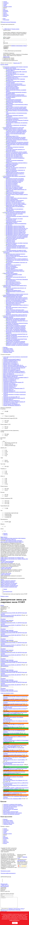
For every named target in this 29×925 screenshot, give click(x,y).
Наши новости (4, 537)
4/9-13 (7, 502)
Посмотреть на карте (5, 870)
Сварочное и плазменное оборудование (12, 804)
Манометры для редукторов (13, 185)
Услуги (4, 12)
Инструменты (6, 810)
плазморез (8, 517)
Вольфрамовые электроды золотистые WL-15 (17, 228)
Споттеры (8, 98)
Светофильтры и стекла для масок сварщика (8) (14, 401)
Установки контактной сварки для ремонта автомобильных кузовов (16, 85)
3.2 (6, 454)
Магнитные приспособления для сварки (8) (13, 375)
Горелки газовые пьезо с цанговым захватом (16, 198)
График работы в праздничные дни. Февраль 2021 (12, 557)
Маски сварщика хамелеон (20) (10, 376)
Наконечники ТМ (10, 166)
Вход (4, 18)
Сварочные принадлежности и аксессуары (13, 805)
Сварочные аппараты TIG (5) (10, 385)
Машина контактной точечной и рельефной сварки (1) (15, 377)
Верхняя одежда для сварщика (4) (11, 364)
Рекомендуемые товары (8, 351)
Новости (5, 13)
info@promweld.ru (21, 860)
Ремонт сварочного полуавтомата (8, 584)
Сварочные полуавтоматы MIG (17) (11, 396)
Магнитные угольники (11, 442)
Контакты (5, 10)
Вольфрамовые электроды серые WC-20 (15, 230)
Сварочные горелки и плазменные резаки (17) (13, 388)
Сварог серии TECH (5, 574)
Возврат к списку (5, 596)
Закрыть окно (6, 56)
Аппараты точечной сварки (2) (10, 361)
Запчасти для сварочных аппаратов (11, 814)
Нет (7, 420)
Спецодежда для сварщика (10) (10, 403)
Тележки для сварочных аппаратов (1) (12, 405)
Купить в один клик (15, 909)
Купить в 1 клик (4, 620)
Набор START (9, 444)
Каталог (5, 16)
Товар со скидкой (9, 416)
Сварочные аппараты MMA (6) (10, 384)
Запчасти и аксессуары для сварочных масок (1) (14, 372)
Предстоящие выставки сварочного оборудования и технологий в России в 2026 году (12, 541)
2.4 (6, 451)
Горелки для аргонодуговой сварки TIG (16, 132)
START (8, 521)
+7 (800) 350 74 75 (5, 885)
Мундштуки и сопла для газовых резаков (16, 204)
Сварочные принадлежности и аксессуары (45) (14, 398)
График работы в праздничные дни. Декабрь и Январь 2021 (14, 558)
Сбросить (5, 534)
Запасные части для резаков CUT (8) (11, 368)
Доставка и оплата (7, 6)
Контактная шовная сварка (12, 88)
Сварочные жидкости (11, 239)
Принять (15, 922)
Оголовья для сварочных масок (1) (11, 378)
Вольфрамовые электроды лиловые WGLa (16, 232)
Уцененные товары (7, 352)
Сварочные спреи (10, 241)
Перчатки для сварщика (12, 267)
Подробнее (3, 619)
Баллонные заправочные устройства (14, 181)
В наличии (15, 631)
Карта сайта (6, 15)
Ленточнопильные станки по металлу (15, 302)
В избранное (3, 621)
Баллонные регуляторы (12, 183)
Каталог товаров (4, 64)
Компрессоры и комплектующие (10, 811)
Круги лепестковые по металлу (13, 283)
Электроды (8, 515)
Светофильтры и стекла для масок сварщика (17, 258)
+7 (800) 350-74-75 (7, 28)
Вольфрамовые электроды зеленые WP (15, 227)
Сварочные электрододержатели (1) (11, 400)
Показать (5, 533)
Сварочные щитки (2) (8, 399)
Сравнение (10, 620)
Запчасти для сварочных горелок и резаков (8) (13, 371)
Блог (4, 9)
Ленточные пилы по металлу (13, 303)
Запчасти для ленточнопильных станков (15, 300)
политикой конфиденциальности (18, 919)
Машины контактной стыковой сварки (15, 94)
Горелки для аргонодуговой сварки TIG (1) (13, 365)
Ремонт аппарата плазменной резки (9, 586)
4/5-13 (7, 503)
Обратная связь (4, 884)
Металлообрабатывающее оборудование (12, 812)
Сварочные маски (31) (8, 389)
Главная (5, 1)
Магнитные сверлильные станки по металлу (16, 314)
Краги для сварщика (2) (8, 373)
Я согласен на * (13, 908)
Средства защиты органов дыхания (14, 269)
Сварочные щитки (10, 257)
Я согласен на (16, 45)
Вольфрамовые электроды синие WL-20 (15, 233)
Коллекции (5, 11)
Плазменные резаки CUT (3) (9, 381)
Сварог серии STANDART (7, 562)
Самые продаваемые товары (7, 693)
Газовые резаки (10, 196)
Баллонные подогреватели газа (13, 182)
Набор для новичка (10, 445)
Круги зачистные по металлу (13, 281)
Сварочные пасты (10, 240)
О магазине (5, 2)
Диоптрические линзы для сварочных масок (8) (14, 367)
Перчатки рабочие (10, 268)
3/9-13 (7, 500)
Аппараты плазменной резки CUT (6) (12, 360)
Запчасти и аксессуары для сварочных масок (16, 256)
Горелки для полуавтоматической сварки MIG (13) (15, 366)
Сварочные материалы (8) (9, 390)
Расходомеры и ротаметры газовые (14, 188)
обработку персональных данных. (19, 45)
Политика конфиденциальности (8, 873)
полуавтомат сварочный (11, 513)
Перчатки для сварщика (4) (9, 379)
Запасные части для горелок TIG (14, 155)
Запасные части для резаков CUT (14, 156)
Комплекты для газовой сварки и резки (15, 202)
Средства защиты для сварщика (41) (11, 404)
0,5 (6, 473)
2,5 (6, 484)
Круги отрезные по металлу (13, 284)
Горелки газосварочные (12, 199)
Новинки (5, 347)
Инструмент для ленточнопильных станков (16, 301)
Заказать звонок (15, 28)
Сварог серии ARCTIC (6, 568)
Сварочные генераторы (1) (9, 387)
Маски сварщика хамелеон (13, 255)
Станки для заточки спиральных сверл (15, 309)
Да (6, 411)
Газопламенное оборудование (10, 806)
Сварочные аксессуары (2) (9, 383)
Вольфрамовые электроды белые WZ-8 (15, 226)
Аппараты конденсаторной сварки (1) (12, 359)
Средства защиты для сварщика (10, 809)
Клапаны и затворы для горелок (14, 201)
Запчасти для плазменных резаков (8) (11, 370)
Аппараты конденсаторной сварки (14, 83)
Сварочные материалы (8, 808)
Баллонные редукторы (12, 184)
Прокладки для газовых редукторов (14, 187)
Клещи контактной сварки (12, 87)
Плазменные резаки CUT (12, 136)
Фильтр (2, 605)
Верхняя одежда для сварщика (13, 264)
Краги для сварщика (11, 266)
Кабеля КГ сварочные (11, 165)
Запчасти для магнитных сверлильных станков (17, 311)
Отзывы (5, 4)
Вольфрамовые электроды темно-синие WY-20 (17, 234)
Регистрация (6, 19)
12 (6, 508)
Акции (4, 5)
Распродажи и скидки (8, 349)
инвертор (8, 514)
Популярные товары (8, 348)
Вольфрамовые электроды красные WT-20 (16, 229)
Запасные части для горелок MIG (14, 154)
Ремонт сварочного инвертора (8, 582)
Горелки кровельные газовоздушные (15, 200)
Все (4, 441)
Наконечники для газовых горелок (14, 205)
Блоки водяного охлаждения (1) (10, 362)
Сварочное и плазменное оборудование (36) (13, 382)
